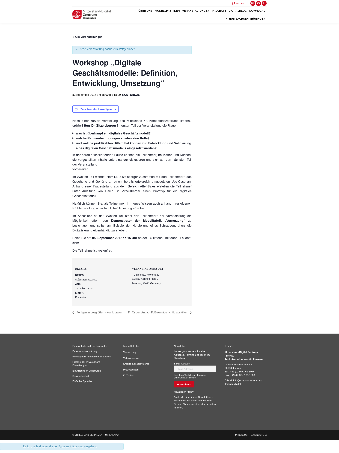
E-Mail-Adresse (182, 364)
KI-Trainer (128, 375)
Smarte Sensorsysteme (136, 363)
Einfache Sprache (82, 381)
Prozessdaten (131, 369)
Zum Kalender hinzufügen (96, 109)
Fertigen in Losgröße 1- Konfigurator (99, 312)
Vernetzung (129, 352)
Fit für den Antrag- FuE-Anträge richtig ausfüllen (158, 312)
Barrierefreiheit (80, 376)
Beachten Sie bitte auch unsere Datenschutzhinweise (190, 376)
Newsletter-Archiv (184, 391)
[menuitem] (145, 10)
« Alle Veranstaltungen (87, 37)
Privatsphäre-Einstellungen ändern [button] (91, 356)
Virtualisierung (131, 358)
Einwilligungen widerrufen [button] (86, 370)
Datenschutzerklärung (84, 351)
